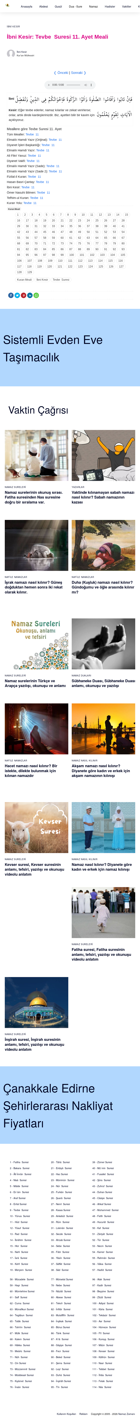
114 (100, 260)
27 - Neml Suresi (60, 1204)
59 (53, 237)
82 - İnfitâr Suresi (60, 1309)
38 (97, 226)
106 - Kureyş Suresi (103, 1339)
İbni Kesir (13, 26)
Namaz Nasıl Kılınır (84, 760)
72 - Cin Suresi (18, 1363)
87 (70, 249)
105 (123, 254)
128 (19, 272)
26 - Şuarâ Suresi (61, 1198)
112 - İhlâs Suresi (102, 1375)
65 (105, 237)
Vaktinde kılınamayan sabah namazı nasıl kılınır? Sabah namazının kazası (103, 497)
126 (111, 266)
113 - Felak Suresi (102, 1381)
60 (62, 237)
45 (44, 232)
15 (126, 214)
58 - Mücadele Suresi (22, 1279)
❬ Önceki (61, 73)
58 (44, 237)
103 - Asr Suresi (101, 1321)
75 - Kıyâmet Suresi (21, 1381)
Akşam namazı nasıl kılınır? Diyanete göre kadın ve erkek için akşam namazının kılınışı (101, 770)
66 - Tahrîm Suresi (20, 1327)
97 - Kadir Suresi (101, 1285)
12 (100, 214)
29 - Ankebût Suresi (62, 1216)
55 (18, 237)
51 (97, 232)
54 (123, 232)
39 (105, 226)
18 (36, 220)
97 (44, 254)
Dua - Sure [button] (75, 6)
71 (44, 243)
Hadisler (110, 6)
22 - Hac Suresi (59, 1174)
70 (36, 243)
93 (123, 249)
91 (105, 249)
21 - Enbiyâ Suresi (61, 1168)
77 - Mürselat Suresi (62, 1279)
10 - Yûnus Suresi (20, 1216)
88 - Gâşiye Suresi (61, 1345)
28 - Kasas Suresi (60, 1210)
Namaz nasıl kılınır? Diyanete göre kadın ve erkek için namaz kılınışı (102, 867)
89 (88, 249)
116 (120, 260)
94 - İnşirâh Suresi (61, 1381)
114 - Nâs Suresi (101, 1387)
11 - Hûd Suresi (18, 1222)
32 (44, 226)
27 (114, 220)
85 (53, 249)
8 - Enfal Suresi (18, 1204)
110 (60, 260)
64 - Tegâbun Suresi (21, 1315)
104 (112, 254)
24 (88, 220)
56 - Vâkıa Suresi (101, 1264)
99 (62, 254)
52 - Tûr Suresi (100, 1240)
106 (19, 260)
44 (36, 232)
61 (70, 237)
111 (70, 260)
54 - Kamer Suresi (102, 1252)
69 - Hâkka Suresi (20, 1345)
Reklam (83, 1414)
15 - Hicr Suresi (18, 1246)
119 (39, 266)
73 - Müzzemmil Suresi (22, 1369)
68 (18, 243)
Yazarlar (78, 487)
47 (62, 232)
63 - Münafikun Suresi (22, 1309)
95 (27, 254)
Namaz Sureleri (15, 487)
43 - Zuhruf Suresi (102, 1186)
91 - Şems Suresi (60, 1363)
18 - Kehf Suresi (19, 1264)
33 (53, 226)
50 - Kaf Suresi (100, 1228)
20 (53, 220)
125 (101, 266)
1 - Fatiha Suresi (19, 1162)
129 (29, 272)
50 (88, 232)
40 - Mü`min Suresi (103, 1168)
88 (79, 249)
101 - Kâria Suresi (102, 1309)
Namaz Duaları (81, 675)
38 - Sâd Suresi (59, 1270)
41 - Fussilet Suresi (103, 1174)
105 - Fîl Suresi (101, 1333)
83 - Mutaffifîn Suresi (62, 1315)
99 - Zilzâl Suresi (101, 1297)
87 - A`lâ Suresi (59, 1339)
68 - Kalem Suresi (20, 1339)
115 (110, 260)
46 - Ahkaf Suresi (101, 1204)
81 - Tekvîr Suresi (61, 1303)
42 (18, 232)
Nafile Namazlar (16, 577)
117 (19, 266)
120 (49, 266)
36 (79, 226)
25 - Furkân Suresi (61, 1192)
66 (114, 237)
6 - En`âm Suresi (19, 1192)
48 (70, 232)
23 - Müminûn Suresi (62, 1180)
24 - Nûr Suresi (59, 1186)
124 (90, 266)
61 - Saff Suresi (18, 1297)
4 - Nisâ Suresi (18, 1180)
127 (121, 266)
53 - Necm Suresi (102, 1246)
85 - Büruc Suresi (60, 1327)
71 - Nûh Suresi (18, 1357)
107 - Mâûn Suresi (102, 1345)
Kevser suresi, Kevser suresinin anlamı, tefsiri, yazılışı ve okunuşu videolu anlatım (34, 869)
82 (27, 249)
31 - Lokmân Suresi (62, 1228)
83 (36, 249)
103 (102, 254)
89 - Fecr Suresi (60, 1351)
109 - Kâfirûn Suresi (103, 1357)
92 (114, 249)
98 (53, 254)
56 (27, 237)
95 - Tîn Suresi (59, 1387)
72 (53, 243)
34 (62, 226)
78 (105, 243)
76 (88, 243)
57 (36, 237)
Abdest (43, 6)
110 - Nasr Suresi (102, 1363)
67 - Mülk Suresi (19, 1333)
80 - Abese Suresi (61, 1297)
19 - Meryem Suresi (21, 1270)
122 (70, 266)
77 (97, 243)
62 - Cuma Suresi (20, 1303)
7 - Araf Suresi (17, 1198)
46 (53, 232)
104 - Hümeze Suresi (104, 1327)
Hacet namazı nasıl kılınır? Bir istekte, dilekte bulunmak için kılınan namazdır (31, 770)
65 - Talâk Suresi (19, 1321)
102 (92, 254)
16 (18, 220)
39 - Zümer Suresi (102, 1162)
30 (27, 226)
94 (18, 254)
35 (70, 226)
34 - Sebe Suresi (60, 1246)
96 (36, 254)
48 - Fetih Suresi (101, 1216)
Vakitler (126, 6)
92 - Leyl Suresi (60, 1369)
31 (36, 226)
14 (117, 214)
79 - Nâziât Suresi (61, 1291)
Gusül (58, 6)
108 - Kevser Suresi (103, 1351)
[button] (26, 6)
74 (70, 243)
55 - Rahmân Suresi (103, 1258)
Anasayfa (26, 6)
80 (123, 243)
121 (60, 266)
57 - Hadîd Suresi (102, 1270)
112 (80, 260)
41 (123, 226)
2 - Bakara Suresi (19, 1168)
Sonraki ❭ (78, 73)
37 (88, 226)
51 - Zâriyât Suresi (102, 1234)
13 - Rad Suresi (18, 1234)
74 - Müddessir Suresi (22, 1375)
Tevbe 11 (32, 134)
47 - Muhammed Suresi (105, 1210)
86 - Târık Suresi (60, 1333)
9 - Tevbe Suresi (19, 1210)
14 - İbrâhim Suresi (20, 1240)
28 (123, 220)
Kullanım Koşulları (66, 1414)
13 (109, 214)
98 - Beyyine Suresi (103, 1291)
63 (88, 237)
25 (97, 220)
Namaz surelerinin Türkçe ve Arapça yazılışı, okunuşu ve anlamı (35, 683)
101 (82, 254)
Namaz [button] (93, 6)
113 (90, 260)
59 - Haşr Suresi (19, 1285)
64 (97, 237)
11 (91, 214)
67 (123, 237)
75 (79, 243)
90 (97, 249)
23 (79, 220)
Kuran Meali (14, 209)
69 (27, 243)
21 (62, 220)
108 (40, 260)
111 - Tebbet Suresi (103, 1369)
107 (29, 260)
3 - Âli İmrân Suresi (20, 1174)
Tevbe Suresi (61, 279)
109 (50, 260)
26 (105, 220)
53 (114, 232)
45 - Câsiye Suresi (102, 1198)
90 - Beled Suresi (60, 1357)
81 (18, 249)
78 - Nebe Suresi (60, 1285)
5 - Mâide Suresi (19, 1186)
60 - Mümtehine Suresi (22, 1291)
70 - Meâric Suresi (20, 1351)
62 (79, 237)
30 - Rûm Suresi (60, 1222)
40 (114, 226)
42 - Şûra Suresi (101, 1180)
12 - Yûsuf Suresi (19, 1228)
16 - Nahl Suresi (19, 1252)
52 (105, 232)
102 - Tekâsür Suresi (104, 1315)
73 (62, 243)
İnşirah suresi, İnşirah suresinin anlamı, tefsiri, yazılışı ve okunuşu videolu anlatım (34, 1044)
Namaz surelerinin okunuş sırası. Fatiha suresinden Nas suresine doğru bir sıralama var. (34, 497)
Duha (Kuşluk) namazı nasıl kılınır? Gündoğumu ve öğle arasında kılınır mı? (103, 587)
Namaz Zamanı (126, 1414)
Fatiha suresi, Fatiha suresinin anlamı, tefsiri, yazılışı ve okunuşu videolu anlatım (101, 954)
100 (71, 254)
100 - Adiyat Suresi (103, 1303)
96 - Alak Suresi (101, 1279)
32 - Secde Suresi (61, 1234)
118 (29, 266)
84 (44, 249)
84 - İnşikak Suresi (61, 1321)
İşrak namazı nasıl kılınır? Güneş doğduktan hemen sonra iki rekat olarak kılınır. (33, 587)
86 (62, 249)
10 (83, 214)
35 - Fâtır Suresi (60, 1252)
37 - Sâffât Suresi (60, 1264)
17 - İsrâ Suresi (18, 1258)
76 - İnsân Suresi (19, 1387)
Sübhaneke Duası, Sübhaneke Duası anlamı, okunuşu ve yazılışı (103, 683)
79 (114, 243)
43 (27, 232)
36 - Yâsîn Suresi (60, 1258)
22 (70, 220)
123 (80, 266)
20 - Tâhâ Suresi (60, 1162)
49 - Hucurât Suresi (103, 1222)
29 (18, 226)
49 (79, 232)
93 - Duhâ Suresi (60, 1375)
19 (44, 220)
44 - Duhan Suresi (102, 1192)
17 (27, 220)
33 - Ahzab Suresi (60, 1240)
